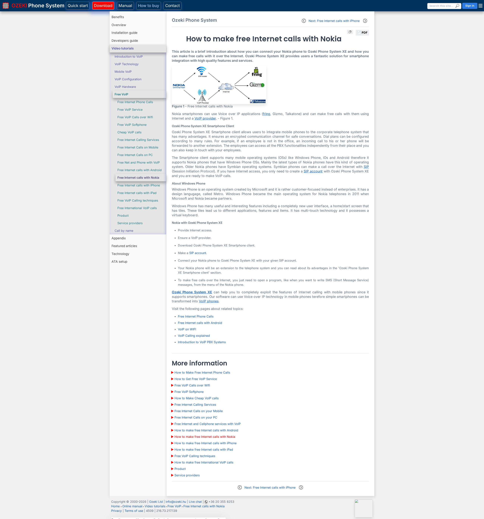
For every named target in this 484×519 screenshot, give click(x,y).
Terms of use (134, 511)
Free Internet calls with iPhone (138, 185)
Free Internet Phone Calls (135, 102)
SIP (366, 167)
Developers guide (125, 40)
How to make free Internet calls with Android (206, 430)
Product (123, 215)
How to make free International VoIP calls (204, 462)
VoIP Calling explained (194, 336)
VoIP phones (209, 301)
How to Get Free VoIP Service (196, 379)
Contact (172, 5)
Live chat (195, 502)
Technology (120, 254)
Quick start (78, 5)
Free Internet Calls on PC (135, 155)
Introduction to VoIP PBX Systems (202, 342)
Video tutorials (123, 48)
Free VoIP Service (130, 109)
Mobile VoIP (123, 71)
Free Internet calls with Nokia (138, 177)
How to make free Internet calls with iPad (204, 449)
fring (266, 114)
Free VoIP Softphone (132, 125)
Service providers (130, 223)
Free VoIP (121, 94)
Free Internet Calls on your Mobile (199, 411)
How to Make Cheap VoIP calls (197, 398)
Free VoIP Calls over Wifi (135, 117)
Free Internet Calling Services (138, 140)
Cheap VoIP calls (129, 132)
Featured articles (124, 246)
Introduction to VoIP (129, 56)
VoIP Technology (127, 64)
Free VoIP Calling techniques (137, 200)
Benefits (118, 17)
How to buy (148, 5)
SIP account (313, 171)
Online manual (132, 506)
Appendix (119, 238)
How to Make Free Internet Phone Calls (202, 372)
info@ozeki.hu (176, 502)
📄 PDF (362, 32)
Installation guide (124, 33)
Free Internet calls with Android (139, 170)
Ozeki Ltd (156, 502)
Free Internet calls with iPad (137, 193)
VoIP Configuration (128, 79)
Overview (119, 25)
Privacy (116, 511)
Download (103, 5)
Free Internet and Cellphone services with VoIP (208, 424)
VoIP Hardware (125, 87)
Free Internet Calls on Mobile (137, 147)
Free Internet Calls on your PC (196, 417)
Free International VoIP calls (137, 208)
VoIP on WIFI (187, 329)
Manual (125, 5)
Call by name (124, 230)
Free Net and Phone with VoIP (138, 162)
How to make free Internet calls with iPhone (206, 443)
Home (115, 506)
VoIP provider (205, 118)
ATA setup (119, 261)
